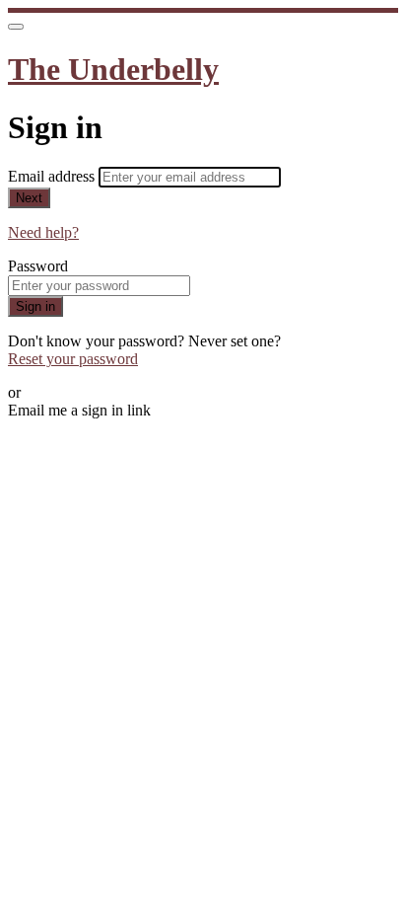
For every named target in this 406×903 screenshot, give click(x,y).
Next (29, 197)
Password (38, 266)
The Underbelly (113, 69)
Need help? (43, 232)
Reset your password (73, 358)
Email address (53, 176)
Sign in (35, 306)
